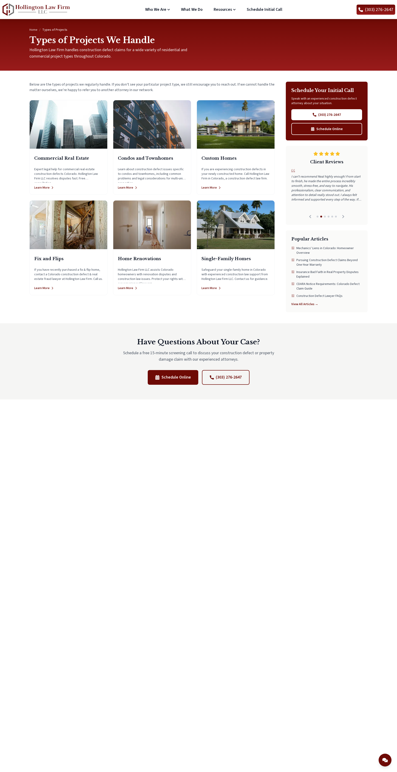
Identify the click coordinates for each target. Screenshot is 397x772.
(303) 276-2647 (329, 114)
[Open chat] (385, 760)
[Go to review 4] (328, 216)
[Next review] (343, 216)
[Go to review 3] (325, 216)
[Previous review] (310, 216)
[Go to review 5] (332, 216)
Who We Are (155, 9)
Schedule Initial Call (264, 9)
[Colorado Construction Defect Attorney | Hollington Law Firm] (36, 9)
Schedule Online (329, 128)
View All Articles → (304, 304)
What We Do (192, 9)
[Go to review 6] (336, 216)
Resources (223, 9)
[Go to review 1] (317, 216)
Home (33, 30)
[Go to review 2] (321, 216)
